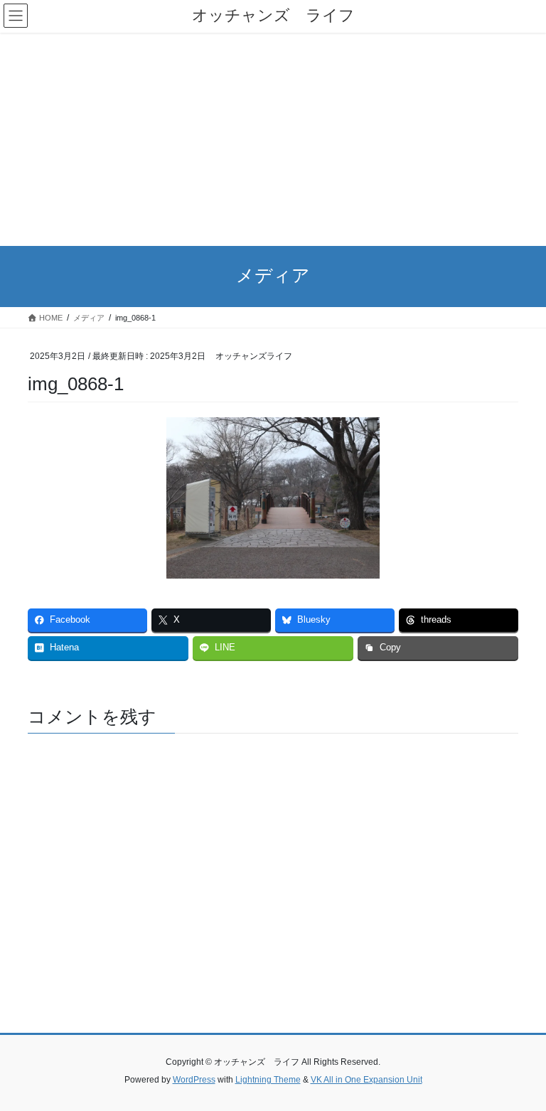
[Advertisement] (273, 139)
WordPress (194, 1080)
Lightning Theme (268, 1080)
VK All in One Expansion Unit (366, 1080)
